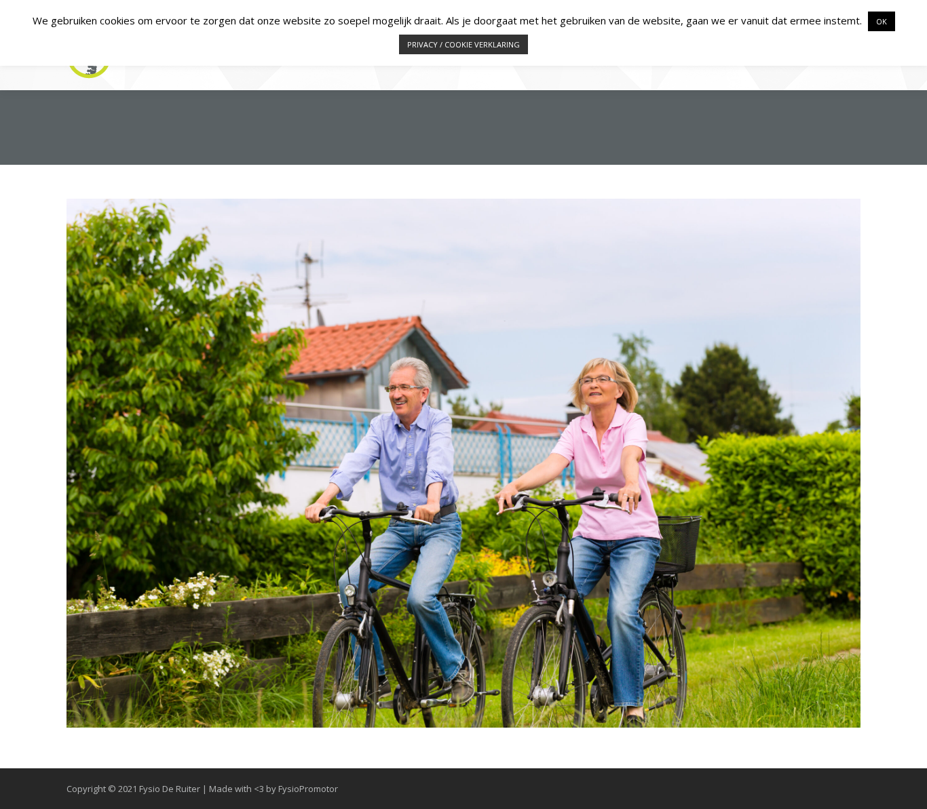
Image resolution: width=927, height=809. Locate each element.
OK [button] (881, 21)
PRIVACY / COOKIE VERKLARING (463, 44)
